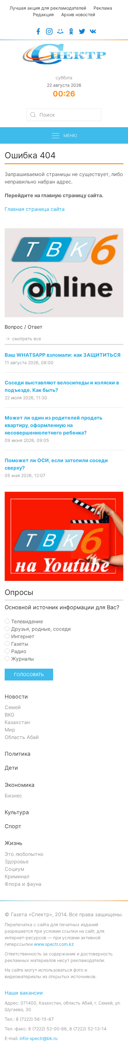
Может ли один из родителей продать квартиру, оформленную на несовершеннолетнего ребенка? (53, 425)
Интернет (22, 636)
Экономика (19, 785)
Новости (16, 696)
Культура (17, 812)
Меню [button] (70, 135)
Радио (18, 651)
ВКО (9, 715)
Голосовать (29, 674)
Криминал (17, 876)
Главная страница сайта (35, 209)
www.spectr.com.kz (54, 944)
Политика (17, 753)
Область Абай (22, 737)
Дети (11, 767)
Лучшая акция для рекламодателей (48, 8)
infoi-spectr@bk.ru (38, 1038)
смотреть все (26, 338)
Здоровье (17, 861)
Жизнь (13, 843)
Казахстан (17, 722)
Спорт (13, 826)
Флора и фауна (23, 884)
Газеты (19, 644)
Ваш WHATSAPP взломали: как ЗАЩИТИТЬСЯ (63, 355)
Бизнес (13, 795)
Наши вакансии (24, 993)
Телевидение (26, 621)
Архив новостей (78, 14)
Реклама (103, 8)
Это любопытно (24, 854)
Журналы (22, 659)
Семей (13, 707)
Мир (10, 730)
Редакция (43, 14)
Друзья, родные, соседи (40, 629)
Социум (14, 869)
